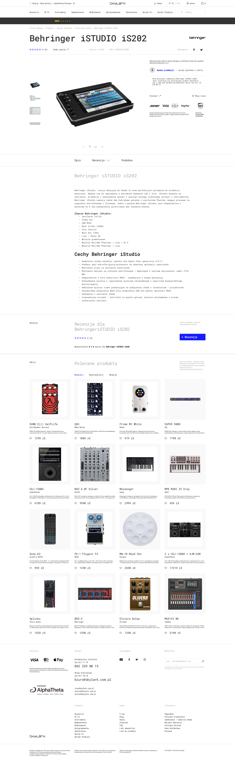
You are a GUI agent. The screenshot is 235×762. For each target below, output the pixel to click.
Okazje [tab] (113, 374)
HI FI (77, 716)
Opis (78, 160)
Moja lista (200, 96)
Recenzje (101, 160)
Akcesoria (79, 714)
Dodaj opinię (59, 49)
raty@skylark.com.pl (84, 688)
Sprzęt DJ (79, 734)
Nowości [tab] (79, 374)
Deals (122, 719)
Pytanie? (154, 96)
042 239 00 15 (86, 666)
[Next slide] (103, 147)
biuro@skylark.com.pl (93, 679)
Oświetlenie (80, 731)
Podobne (127, 160)
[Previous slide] (83, 147)
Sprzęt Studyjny (82, 736)
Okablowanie (80, 725)
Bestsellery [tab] (96, 374)
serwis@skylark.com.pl (85, 691)
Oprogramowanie (82, 728)
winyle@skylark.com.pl (85, 694)
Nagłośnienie (81, 722)
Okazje (35, 3)
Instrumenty (80, 719)
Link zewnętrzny (127, 728)
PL (176, 3)
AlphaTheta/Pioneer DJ (64, 3)
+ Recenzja (189, 337)
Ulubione (124, 722)
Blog (122, 716)
